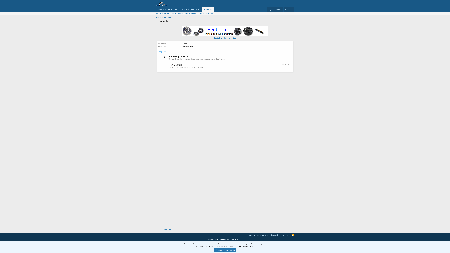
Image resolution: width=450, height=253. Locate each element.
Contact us (251, 235)
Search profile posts (206, 13)
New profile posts (191, 13)
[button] (165, 9)
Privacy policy (274, 235)
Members (208, 9)
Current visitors (177, 13)
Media (184, 9)
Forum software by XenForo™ (225, 239)
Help (282, 235)
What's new (172, 9)
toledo (184, 44)
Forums (161, 9)
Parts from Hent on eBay (225, 38)
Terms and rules (262, 235)
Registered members (163, 13)
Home (288, 235)
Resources (195, 9)
